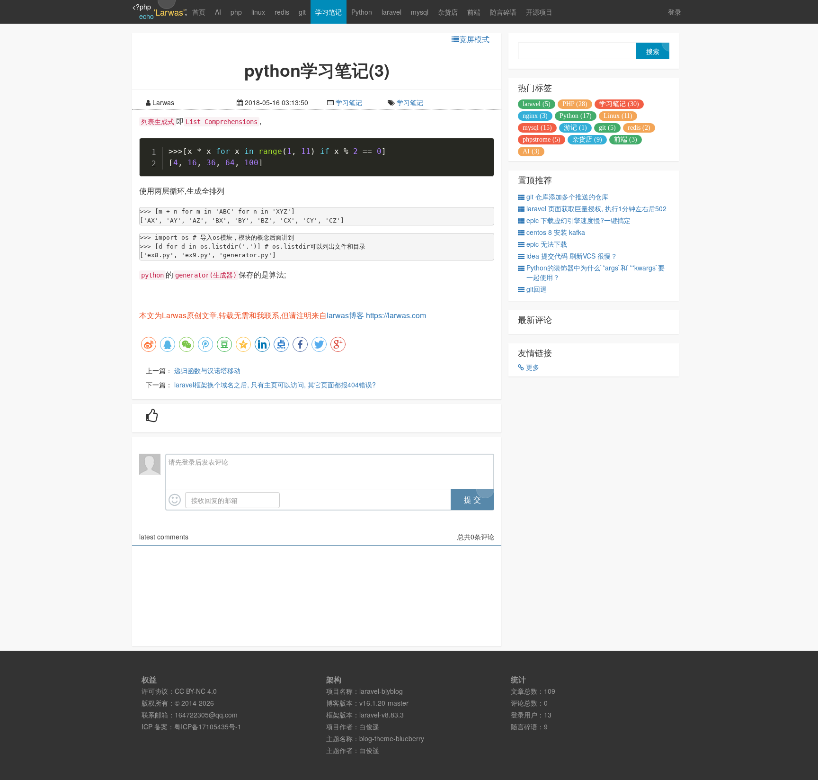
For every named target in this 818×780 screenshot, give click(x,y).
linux (258, 12)
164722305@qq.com (206, 714)
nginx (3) (535, 115)
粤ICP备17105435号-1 (207, 726)
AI (218, 12)
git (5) (607, 127)
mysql (419, 12)
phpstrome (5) (541, 139)
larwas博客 (345, 315)
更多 (531, 367)
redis (282, 12)
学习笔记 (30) (619, 104)
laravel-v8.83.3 (381, 714)
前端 (473, 12)
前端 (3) (625, 139)
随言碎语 (503, 12)
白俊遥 (369, 726)
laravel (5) (537, 104)
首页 (198, 12)
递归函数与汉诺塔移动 (207, 370)
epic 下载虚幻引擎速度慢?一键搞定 (578, 220)
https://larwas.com (396, 315)
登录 (674, 12)
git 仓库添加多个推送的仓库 (567, 196)
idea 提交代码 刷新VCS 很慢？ (571, 255)
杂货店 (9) (587, 139)
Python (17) (576, 115)
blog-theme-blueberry (391, 738)
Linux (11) (618, 115)
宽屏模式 (474, 39)
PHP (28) (574, 104)
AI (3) (531, 151)
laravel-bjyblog (381, 691)
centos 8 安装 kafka (555, 232)
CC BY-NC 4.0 (196, 691)
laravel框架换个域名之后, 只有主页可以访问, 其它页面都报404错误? (275, 384)
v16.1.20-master (384, 703)
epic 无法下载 (546, 244)
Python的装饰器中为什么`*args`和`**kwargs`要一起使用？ (595, 272)
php (236, 12)
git (302, 12)
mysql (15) (537, 127)
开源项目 (539, 12)
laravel (391, 12)
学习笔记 (328, 12)
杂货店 (448, 12)
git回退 (536, 289)
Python (361, 12)
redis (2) (639, 127)
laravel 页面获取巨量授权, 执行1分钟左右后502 (596, 208)
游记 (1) (575, 127)
